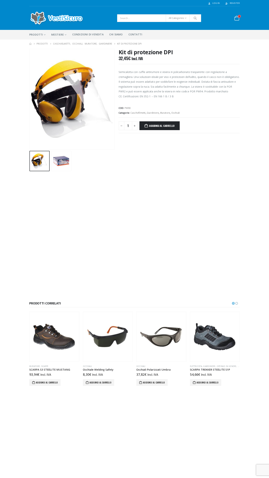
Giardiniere (153, 112)
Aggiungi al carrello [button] (47, 382)
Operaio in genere (226, 366)
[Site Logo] (56, 18)
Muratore (165, 112)
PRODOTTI (36, 34)
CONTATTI (135, 34)
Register (235, 3)
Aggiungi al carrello (162, 126)
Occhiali (175, 112)
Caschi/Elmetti (138, 112)
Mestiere (57, 34)
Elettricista (196, 366)
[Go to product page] (54, 337)
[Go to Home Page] (30, 44)
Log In (216, 3)
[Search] (195, 18)
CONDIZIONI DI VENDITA (88, 34)
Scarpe (44, 366)
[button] (30, 99)
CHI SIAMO (116, 34)
